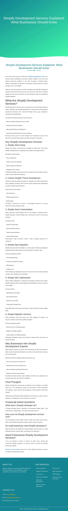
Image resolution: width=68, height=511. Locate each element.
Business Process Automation (57, 477)
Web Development (41, 468)
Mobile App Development (39, 480)
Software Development (42, 471)
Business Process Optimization (40, 485)
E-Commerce (39, 474)
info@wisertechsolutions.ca (13, 497)
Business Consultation (42, 477)
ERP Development (57, 471)
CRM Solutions (56, 474)
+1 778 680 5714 (11, 494)
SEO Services (56, 468)
